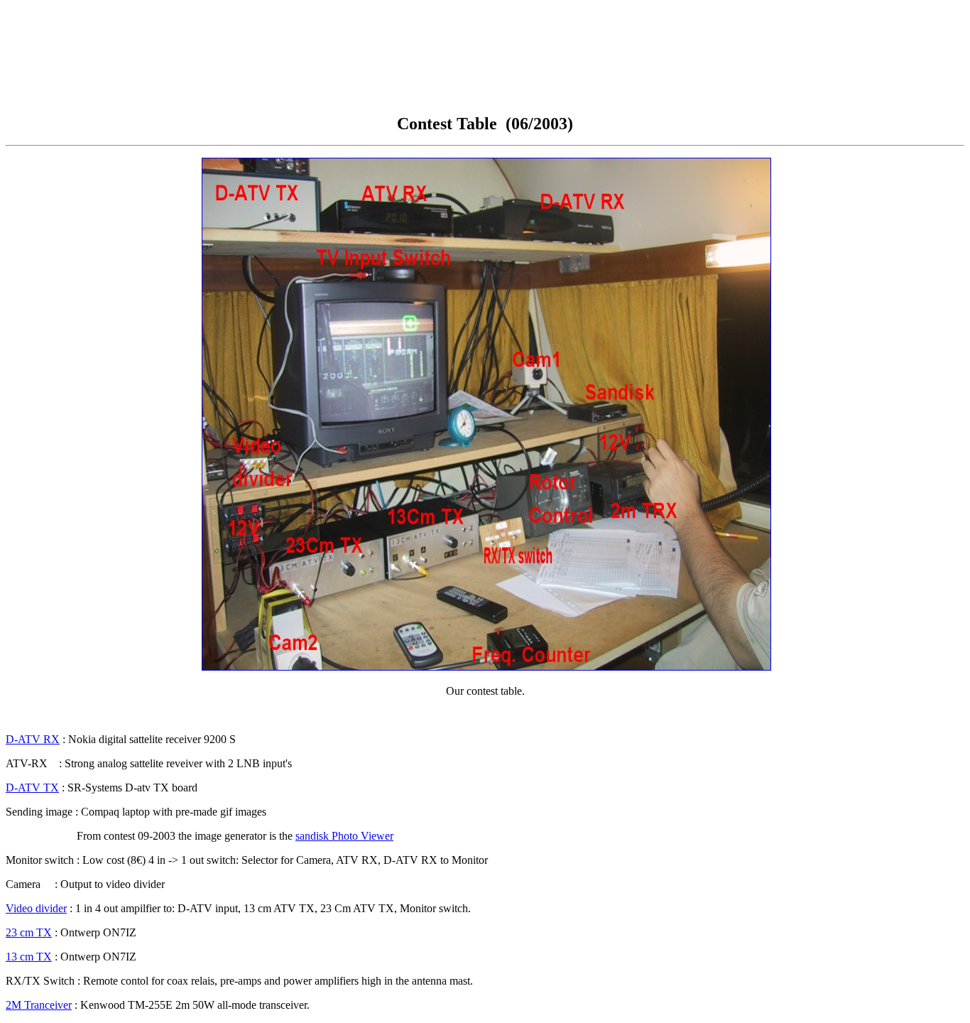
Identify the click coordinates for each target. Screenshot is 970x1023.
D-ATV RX (33, 739)
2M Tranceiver (39, 1005)
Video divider (36, 908)
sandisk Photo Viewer (344, 836)
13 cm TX (29, 957)
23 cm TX (29, 932)
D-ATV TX (32, 787)
